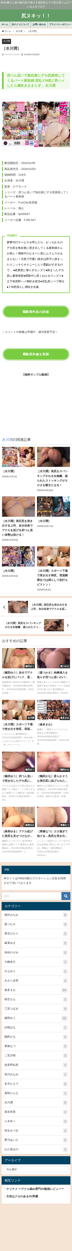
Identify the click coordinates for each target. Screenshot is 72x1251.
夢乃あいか (35, 1139)
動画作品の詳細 (37, 311)
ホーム (5, 24)
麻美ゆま (35, 942)
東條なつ (35, 1046)
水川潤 (6, 41)
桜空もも (35, 999)
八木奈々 (35, 1121)
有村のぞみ (35, 952)
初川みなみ (35, 1074)
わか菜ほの (35, 1149)
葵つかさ (35, 924)
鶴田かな (35, 1036)
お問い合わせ (39, 24)
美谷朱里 (35, 1111)
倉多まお (35, 989)
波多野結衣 (35, 1064)
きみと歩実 (35, 980)
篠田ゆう (35, 1018)
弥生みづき (35, 1130)
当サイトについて (20, 24)
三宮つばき (35, 1008)
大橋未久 (35, 961)
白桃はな (35, 1027)
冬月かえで (35, 1083)
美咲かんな (35, 1093)
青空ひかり (35, 933)
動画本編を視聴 (37, 354)
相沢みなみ (35, 914)
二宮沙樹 (35, 1055)
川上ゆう (35, 971)
